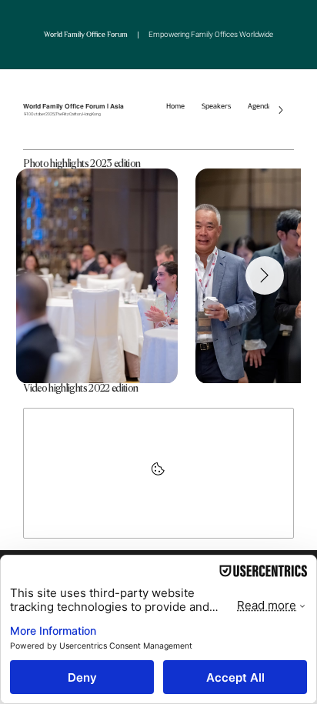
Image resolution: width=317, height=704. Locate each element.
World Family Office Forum (158, 34)
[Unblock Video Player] (158, 473)
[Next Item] (264, 275)
